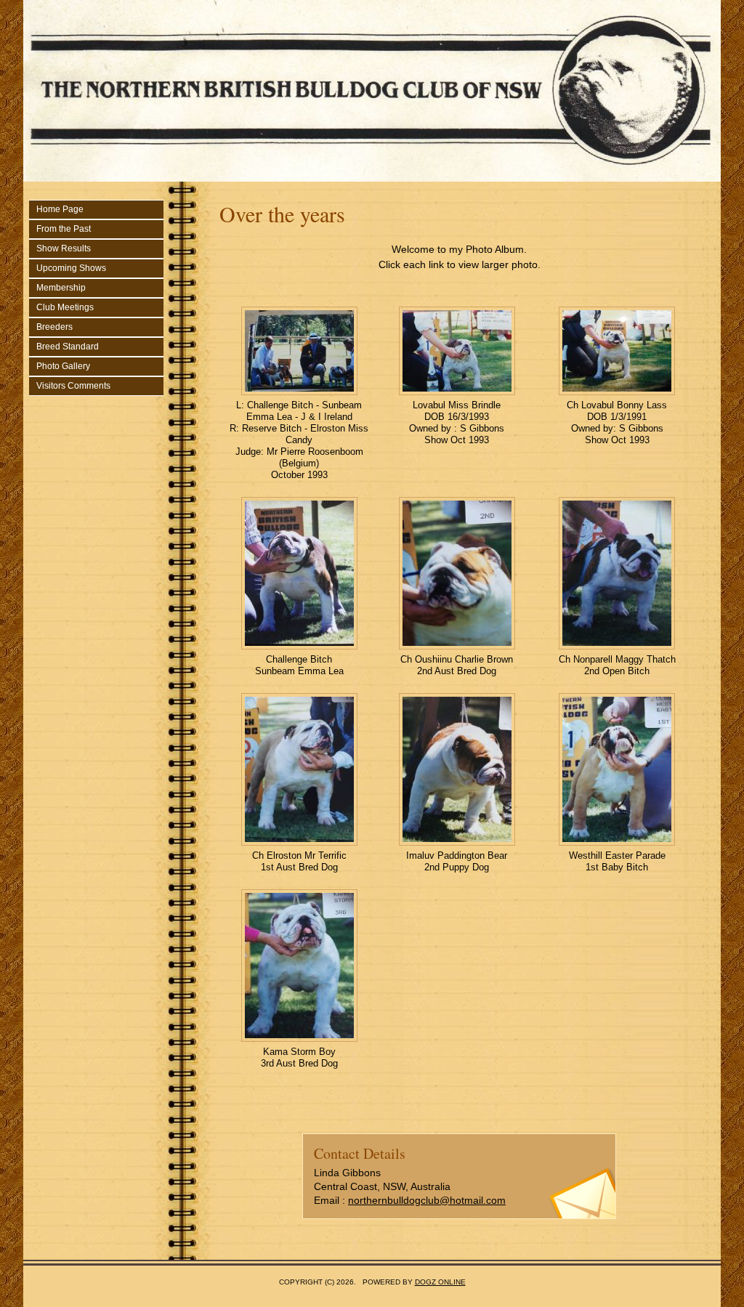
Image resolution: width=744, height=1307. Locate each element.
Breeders (54, 327)
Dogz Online (440, 1282)
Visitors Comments (73, 386)
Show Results (63, 248)
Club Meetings (65, 307)
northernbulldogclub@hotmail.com (427, 1200)
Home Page (60, 209)
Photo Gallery (63, 366)
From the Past (63, 229)
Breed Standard (67, 346)
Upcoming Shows (71, 268)
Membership (61, 288)
